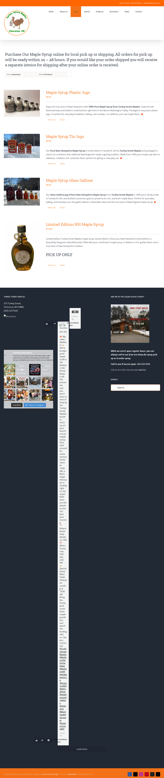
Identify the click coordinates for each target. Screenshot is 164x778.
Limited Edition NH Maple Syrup (75, 224)
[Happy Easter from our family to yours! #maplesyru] (47, 369)
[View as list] (69, 74)
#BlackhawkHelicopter (63, 716)
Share (59, 742)
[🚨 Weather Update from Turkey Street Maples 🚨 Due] (9, 395)
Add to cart (52, 120)
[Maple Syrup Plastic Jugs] (22, 103)
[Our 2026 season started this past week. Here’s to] (47, 395)
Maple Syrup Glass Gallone (69, 180)
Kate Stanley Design (50, 774)
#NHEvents (63, 707)
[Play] (75, 312)
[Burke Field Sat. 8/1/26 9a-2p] (22, 369)
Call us (114, 369)
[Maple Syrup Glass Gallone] (22, 192)
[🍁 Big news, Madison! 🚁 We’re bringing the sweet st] (9, 369)
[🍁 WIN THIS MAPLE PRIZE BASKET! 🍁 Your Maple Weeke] (35, 395)
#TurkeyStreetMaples (63, 651)
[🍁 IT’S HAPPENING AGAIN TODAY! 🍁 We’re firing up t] (9, 382)
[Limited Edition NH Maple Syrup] (22, 247)
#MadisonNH (63, 670)
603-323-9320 (143, 364)
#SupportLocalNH (63, 726)
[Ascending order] (34, 74)
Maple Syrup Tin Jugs (65, 136)
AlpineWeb (72, 774)
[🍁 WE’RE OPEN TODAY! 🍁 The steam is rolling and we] (22, 382)
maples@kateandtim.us (151, 3)
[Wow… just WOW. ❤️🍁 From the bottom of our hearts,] (47, 382)
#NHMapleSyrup (63, 677)
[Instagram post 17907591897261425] (35, 369)
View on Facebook (61, 739)
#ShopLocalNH (63, 684)
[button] (156, 11)
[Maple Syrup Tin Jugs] (22, 146)
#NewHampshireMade (63, 699)
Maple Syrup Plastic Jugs (68, 92)
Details (62, 120)
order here (125, 369)
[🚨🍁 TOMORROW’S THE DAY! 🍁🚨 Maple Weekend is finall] (22, 395)
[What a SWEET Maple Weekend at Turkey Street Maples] (35, 382)
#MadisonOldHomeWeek (63, 661)
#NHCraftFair (63, 690)
